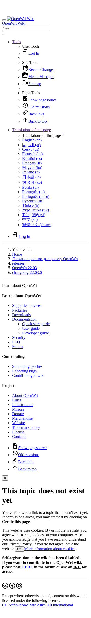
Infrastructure (22, 404)
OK (19, 549)
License (18, 432)
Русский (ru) (32, 201)
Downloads (21, 315)
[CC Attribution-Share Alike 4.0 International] (12, 587)
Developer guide (35, 333)
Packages (19, 310)
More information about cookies (49, 549)
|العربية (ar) (31, 145)
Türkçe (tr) (30, 205)
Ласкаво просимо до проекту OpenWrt (45, 259)
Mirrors (18, 409)
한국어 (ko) (32, 182)
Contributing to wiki (28, 375)
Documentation (24, 319)
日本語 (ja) (31, 177)
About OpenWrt (25, 395)
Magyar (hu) (32, 167)
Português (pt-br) (35, 196)
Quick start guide (36, 324)
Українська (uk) (35, 210)
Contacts (19, 436)
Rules (16, 400)
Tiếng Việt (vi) (34, 215)
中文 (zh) (30, 219)
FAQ (16, 342)
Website (18, 423)
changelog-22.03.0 (27, 272)
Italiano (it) (31, 172)
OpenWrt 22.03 (24, 268)
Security (18, 337)
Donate (18, 414)
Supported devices (26, 305)
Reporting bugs (24, 371)
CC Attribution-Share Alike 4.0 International (37, 605)
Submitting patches (27, 366)
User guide (31, 328)
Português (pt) (33, 192)
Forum (17, 346)
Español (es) (32, 158)
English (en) (32, 140)
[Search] (4, 34)
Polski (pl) (30, 187)
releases (18, 263)
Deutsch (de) (32, 154)
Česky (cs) (30, 149)
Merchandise (22, 418)
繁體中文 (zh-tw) (36, 225)
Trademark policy (26, 427)
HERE (27, 567)
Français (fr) (32, 163)
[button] (16, 42)
